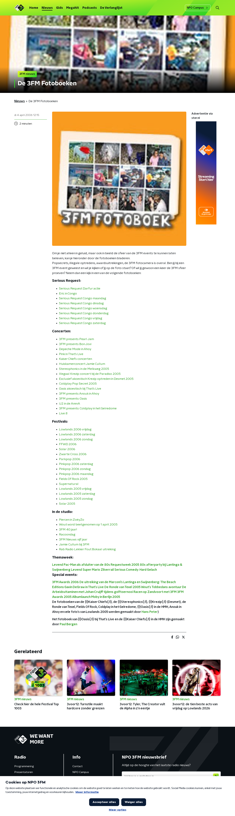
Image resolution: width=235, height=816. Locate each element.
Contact (77, 766)
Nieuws (47, 7)
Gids (59, 7)
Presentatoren (23, 772)
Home (33, 7)
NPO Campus (195, 7)
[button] (217, 8)
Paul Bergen (68, 624)
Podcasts (89, 7)
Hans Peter (150, 612)
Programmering (24, 766)
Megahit (72, 7)
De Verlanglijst (111, 7)
